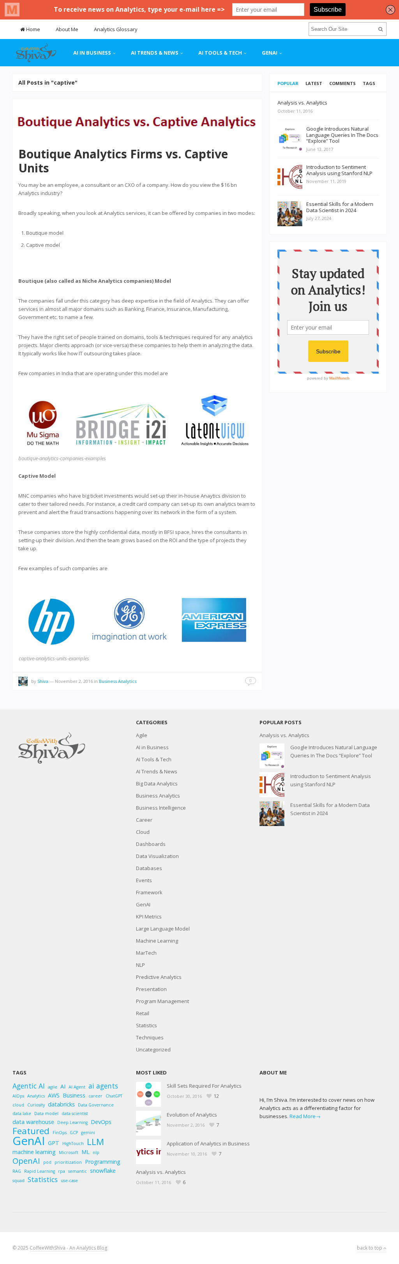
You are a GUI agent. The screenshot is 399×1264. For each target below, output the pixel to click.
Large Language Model (163, 928)
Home (32, 29)
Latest (313, 83)
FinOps (60, 1132)
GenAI (269, 52)
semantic (77, 1171)
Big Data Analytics (157, 783)
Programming (102, 1161)
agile (52, 1087)
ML (85, 1152)
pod (47, 1162)
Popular (287, 83)
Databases (149, 868)
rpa (61, 1171)
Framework (149, 892)
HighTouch (73, 1143)
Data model (46, 1113)
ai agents (103, 1086)
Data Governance (96, 1105)
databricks (61, 1104)
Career (144, 819)
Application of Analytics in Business (208, 1143)
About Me (67, 29)
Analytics (36, 1096)
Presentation (151, 989)
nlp (96, 1152)
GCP (74, 1132)
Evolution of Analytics (192, 1114)
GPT (53, 1143)
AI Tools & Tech (220, 52)
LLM (95, 1142)
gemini (88, 1132)
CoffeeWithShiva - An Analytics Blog (68, 1247)
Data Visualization (157, 856)
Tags (369, 83)
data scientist (75, 1113)
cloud (18, 1105)
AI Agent (77, 1087)
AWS (54, 1095)
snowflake (103, 1170)
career (95, 1096)
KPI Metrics (149, 916)
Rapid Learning (39, 1171)
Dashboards (151, 843)
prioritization (68, 1162)
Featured (30, 1131)
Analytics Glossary (116, 29)
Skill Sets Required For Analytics (204, 1085)
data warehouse (33, 1122)
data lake (21, 1113)
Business (74, 1095)
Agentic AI (28, 1086)
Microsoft (68, 1152)
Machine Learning (157, 940)
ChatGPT (114, 1096)
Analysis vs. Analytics (284, 735)
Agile (141, 735)
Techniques (150, 1037)
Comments (342, 83)
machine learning (34, 1152)
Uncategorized (153, 1049)
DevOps (101, 1122)
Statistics (146, 1025)
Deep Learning (72, 1122)
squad (18, 1180)
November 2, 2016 (74, 681)
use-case (69, 1180)
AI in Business (92, 52)
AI (62, 1086)
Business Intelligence (161, 807)
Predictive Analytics (159, 976)
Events (144, 880)
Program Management (162, 1001)
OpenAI (26, 1161)
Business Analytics (117, 681)
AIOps (18, 1096)
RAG (16, 1171)
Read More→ (305, 1116)
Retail (142, 1013)
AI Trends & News (154, 52)
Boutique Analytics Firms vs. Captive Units (123, 161)
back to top (370, 1247)
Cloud (143, 831)
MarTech (146, 952)
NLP (140, 964)
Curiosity (36, 1105)
